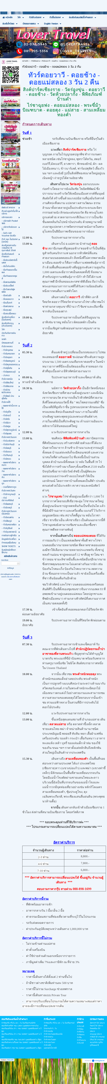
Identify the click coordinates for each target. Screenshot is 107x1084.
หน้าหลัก (25, 61)
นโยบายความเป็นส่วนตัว (13, 577)
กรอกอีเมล (4, 560)
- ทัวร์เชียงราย (35, 61)
